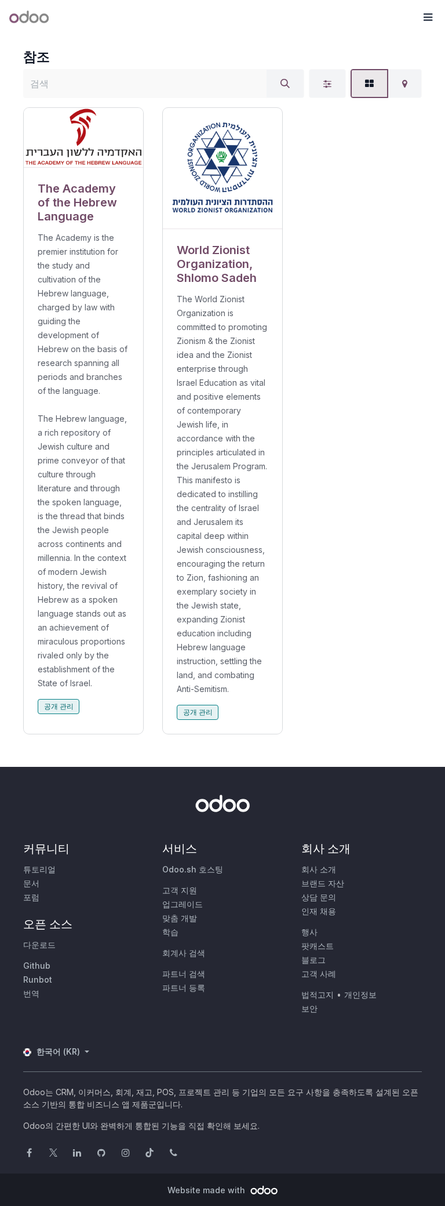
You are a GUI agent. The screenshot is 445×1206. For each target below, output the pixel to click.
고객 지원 (179, 890)
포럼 (31, 897)
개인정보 (360, 994)
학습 (170, 932)
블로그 (313, 960)
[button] (427, 17)
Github (36, 965)
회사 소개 (318, 869)
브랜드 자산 (322, 883)
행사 (309, 932)
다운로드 (39, 945)
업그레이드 (182, 904)
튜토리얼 (39, 869)
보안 (309, 1008)
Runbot (37, 979)
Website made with (207, 1190)
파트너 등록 (183, 988)
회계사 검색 (183, 953)
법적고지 (317, 994)
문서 (31, 883)
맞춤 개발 (179, 918)
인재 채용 (318, 911)
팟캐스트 (317, 946)
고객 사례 (318, 974)
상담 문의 (318, 897)
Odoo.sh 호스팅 (192, 869)
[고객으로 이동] (83, 138)
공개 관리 (59, 706)
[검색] (285, 83)
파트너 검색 (183, 974)
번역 (31, 993)
